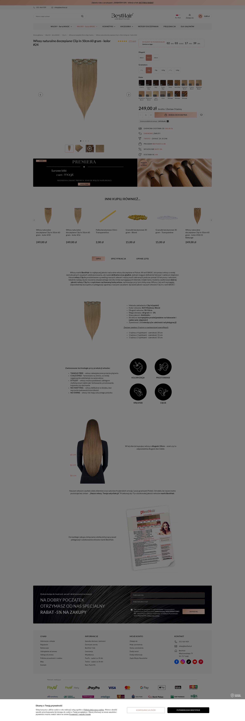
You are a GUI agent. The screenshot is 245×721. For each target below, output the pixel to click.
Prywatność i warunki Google (80, 714)
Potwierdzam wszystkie (188, 710)
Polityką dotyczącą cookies (94, 710)
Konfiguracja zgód (146, 710)
